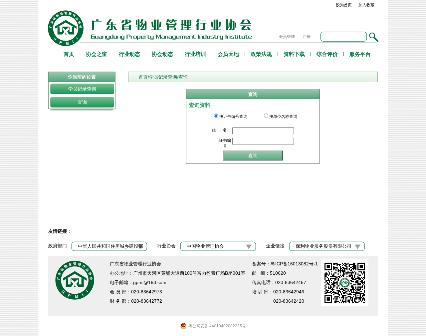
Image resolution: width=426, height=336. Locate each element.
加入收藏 (366, 5)
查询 (82, 102)
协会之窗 (96, 54)
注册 (307, 36)
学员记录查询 (82, 89)
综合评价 (327, 54)
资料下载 (294, 54)
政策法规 (261, 54)
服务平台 (360, 54)
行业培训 (195, 54)
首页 (69, 54)
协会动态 (162, 54)
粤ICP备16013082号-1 (294, 263)
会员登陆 (287, 36)
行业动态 (129, 54)
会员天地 (228, 54)
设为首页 (344, 5)
